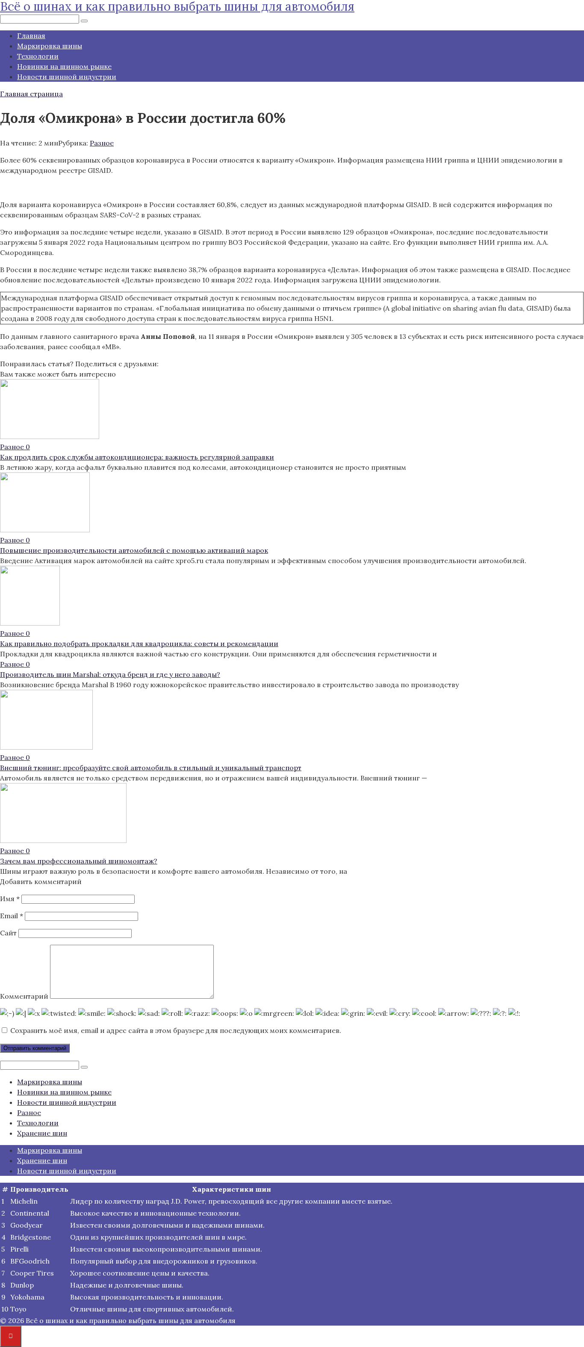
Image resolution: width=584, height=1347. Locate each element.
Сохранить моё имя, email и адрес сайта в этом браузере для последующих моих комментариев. (175, 1030)
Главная (31, 35)
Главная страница (31, 93)
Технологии (38, 56)
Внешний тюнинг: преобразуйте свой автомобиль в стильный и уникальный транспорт (150, 767)
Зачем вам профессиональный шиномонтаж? (78, 861)
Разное (102, 143)
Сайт (8, 933)
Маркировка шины (49, 46)
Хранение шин (42, 1133)
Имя (10, 898)
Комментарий (24, 996)
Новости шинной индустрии (66, 76)
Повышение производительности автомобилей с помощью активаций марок (134, 550)
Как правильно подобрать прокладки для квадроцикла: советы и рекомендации (139, 643)
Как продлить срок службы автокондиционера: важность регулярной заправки (137, 457)
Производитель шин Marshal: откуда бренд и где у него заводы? (110, 674)
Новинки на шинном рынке (64, 66)
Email (11, 915)
